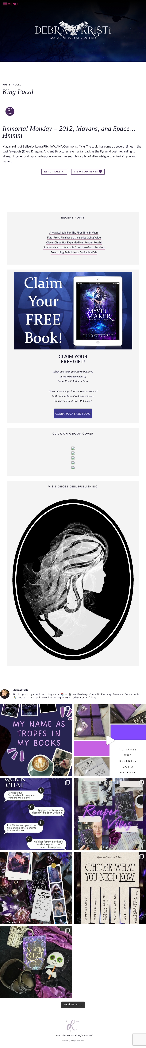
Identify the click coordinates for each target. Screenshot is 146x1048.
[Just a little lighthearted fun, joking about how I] (110, 740)
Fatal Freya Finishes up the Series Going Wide (74, 237)
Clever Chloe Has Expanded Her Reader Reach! (74, 242)
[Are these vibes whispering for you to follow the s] (110, 814)
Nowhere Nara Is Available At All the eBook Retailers (74, 247)
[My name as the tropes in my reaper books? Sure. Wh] (36, 740)
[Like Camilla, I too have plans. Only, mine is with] (36, 814)
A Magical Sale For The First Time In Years (73, 232)
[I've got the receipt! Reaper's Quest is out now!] (36, 888)
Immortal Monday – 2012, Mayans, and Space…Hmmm (69, 132)
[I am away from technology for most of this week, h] (110, 888)
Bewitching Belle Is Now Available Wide (74, 252)
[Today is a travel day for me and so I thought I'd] (36, 962)
